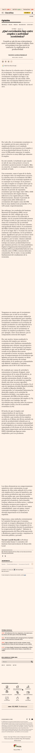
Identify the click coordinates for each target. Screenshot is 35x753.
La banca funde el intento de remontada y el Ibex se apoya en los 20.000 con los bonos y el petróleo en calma (17, 649)
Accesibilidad (17, 738)
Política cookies (16, 736)
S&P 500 (15, 9)
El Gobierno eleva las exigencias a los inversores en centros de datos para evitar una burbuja (17, 633)
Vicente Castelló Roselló (17, 55)
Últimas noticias (31, 24)
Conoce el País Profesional (17, 706)
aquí (25, 575)
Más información (5, 571)
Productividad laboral (12, 564)
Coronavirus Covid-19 (24, 564)
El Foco (14, 28)
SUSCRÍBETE (27, 12)
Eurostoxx (8, 665)
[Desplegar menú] (3, 12)
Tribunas (16, 24)
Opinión (6, 20)
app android (28, 700)
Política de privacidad (9, 738)
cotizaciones (7, 700)
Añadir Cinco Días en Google (10, 65)
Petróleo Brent (26, 9)
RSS (24, 738)
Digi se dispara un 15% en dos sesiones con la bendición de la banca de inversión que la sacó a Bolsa (17, 643)
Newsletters (27, 738)
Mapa (21, 738)
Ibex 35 (4, 9)
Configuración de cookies (25, 736)
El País (31, 16)
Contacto (5, 736)
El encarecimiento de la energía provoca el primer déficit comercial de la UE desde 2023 (17, 638)
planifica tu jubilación (7, 694)
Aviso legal (10, 736)
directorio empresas (28, 694)
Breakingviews (22, 24)
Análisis (10, 24)
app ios (17, 700)
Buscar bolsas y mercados (9, 657)
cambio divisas (17, 694)
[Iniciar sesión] (32, 13)
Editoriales (4, 24)
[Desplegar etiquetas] (32, 564)
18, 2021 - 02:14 (17, 57)
